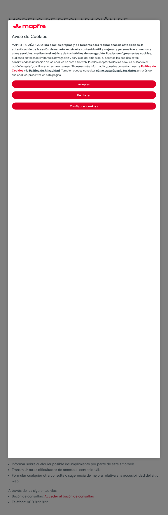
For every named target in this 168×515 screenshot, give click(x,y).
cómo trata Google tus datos (116, 70)
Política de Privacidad (44, 70)
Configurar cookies (84, 106)
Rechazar (84, 95)
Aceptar (84, 84)
